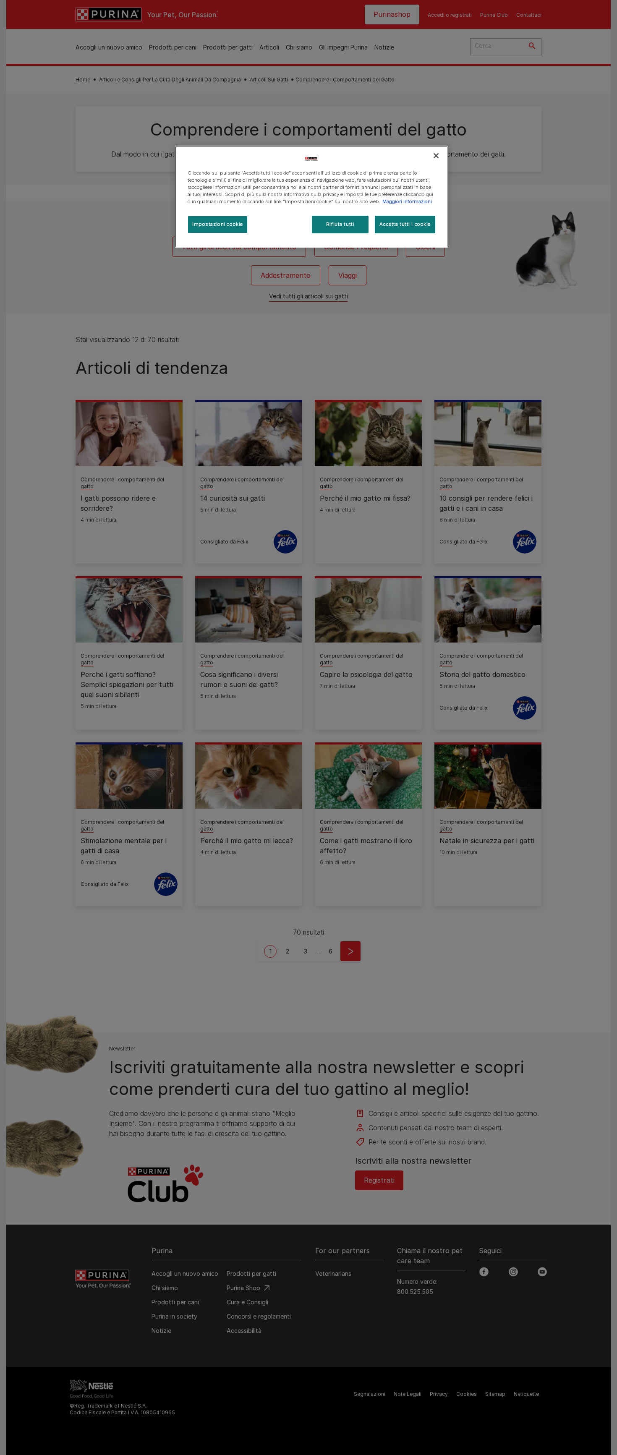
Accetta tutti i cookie (405, 224)
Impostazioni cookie (217, 224)
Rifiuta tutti (340, 224)
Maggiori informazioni (407, 201)
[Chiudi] (436, 155)
